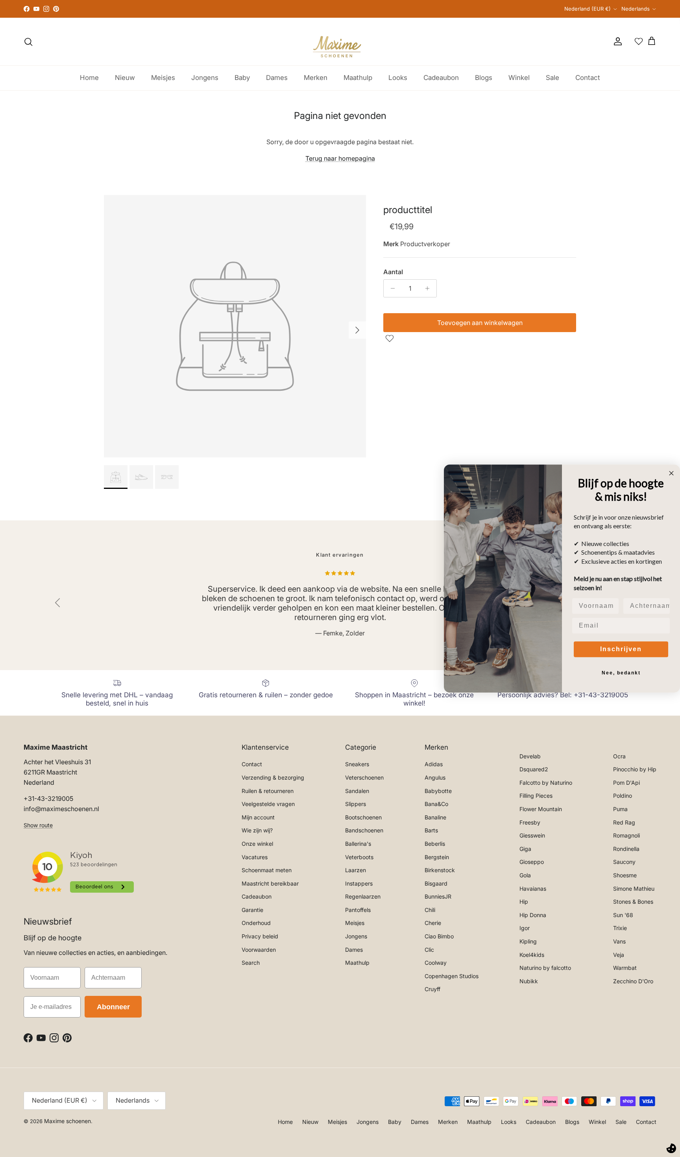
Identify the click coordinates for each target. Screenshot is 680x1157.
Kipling (528, 941)
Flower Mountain (540, 809)
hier (445, 9)
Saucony (624, 861)
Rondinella (626, 848)
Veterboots (359, 857)
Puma (620, 809)
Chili (430, 909)
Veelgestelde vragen (268, 803)
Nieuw (125, 78)
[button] (390, 338)
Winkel (519, 78)
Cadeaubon (441, 78)
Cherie (433, 922)
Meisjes (163, 78)
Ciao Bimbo (439, 936)
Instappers (359, 883)
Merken (315, 78)
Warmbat (625, 967)
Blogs (483, 78)
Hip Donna (532, 915)
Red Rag (624, 822)
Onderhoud (256, 922)
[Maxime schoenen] (340, 42)
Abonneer (113, 1007)
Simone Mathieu (633, 888)
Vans (619, 941)
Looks (397, 78)
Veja (618, 954)
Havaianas (532, 888)
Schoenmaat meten (267, 870)
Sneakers (357, 764)
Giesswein (532, 835)
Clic (429, 949)
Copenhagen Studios (452, 976)
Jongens (204, 78)
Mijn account (258, 817)
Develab (530, 756)
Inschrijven (621, 649)
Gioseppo (531, 861)
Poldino (622, 795)
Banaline (435, 817)
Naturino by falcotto (545, 967)
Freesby (529, 822)
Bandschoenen (364, 830)
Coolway (436, 962)
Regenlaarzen (363, 896)
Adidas (434, 764)
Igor (524, 928)
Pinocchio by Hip (634, 769)
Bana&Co (436, 803)
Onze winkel (257, 843)
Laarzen (355, 870)
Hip (523, 901)
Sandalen (357, 790)
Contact (587, 78)
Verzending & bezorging (273, 777)
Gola (525, 875)
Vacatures (255, 857)
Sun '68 (623, 915)
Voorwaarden (259, 949)
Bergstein (437, 857)
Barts (431, 830)
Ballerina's (358, 843)
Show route (38, 825)
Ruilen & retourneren (268, 790)
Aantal (393, 272)
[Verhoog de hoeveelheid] (429, 288)
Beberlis (435, 843)
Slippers (355, 803)
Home (89, 78)
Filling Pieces (535, 795)
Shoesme (625, 875)
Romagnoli (626, 835)
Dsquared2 (533, 769)
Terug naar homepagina (340, 158)
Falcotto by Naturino (545, 782)
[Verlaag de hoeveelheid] (390, 288)
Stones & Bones (633, 901)
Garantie (252, 909)
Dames (277, 78)
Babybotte (438, 790)
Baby (242, 78)
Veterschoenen (364, 777)
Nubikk (528, 981)
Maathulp (358, 78)
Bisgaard (436, 883)
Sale (552, 78)
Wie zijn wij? (257, 830)
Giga (525, 848)
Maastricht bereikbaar (270, 883)
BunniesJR (438, 896)
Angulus (435, 777)
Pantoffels (358, 909)
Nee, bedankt (621, 673)
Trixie (620, 928)
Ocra (619, 756)
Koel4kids (531, 954)
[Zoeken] (28, 41)
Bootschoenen (363, 817)
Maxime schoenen (67, 1121)
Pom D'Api (626, 782)
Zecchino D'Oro (633, 981)
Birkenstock (440, 870)
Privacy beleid (260, 936)
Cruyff (432, 989)
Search (251, 962)
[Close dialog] (671, 473)
